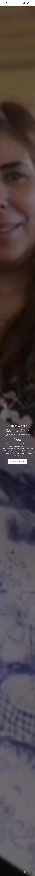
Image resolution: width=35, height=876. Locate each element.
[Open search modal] (24, 3)
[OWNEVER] (7, 3)
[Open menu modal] (32, 3)
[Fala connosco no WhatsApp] (28, 872)
